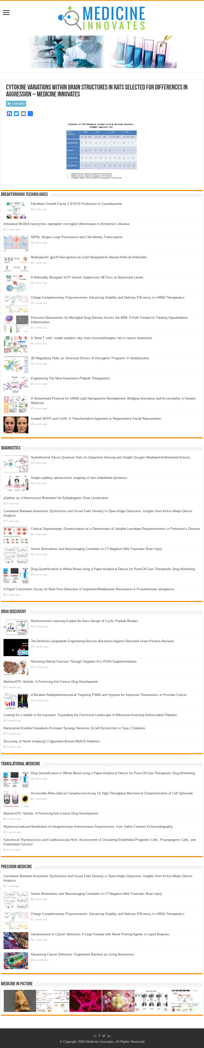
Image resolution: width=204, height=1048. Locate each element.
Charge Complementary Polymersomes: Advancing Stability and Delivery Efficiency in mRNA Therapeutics (108, 297)
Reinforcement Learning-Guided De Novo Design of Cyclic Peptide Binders (84, 621)
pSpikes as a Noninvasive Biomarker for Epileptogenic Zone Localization (55, 498)
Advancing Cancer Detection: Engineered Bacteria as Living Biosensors (82, 954)
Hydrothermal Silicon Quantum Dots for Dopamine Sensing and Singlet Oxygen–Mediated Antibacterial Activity (110, 457)
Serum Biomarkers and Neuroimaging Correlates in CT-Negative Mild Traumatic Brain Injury (96, 549)
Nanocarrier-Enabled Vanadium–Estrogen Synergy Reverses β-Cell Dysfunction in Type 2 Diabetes (74, 728)
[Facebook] (99, 1036)
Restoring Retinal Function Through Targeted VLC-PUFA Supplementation (84, 661)
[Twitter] (104, 1036)
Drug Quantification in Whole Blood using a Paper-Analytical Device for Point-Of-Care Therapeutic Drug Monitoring (113, 569)
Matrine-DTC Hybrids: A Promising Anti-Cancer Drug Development (50, 681)
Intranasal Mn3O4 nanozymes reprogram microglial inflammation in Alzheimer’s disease (66, 224)
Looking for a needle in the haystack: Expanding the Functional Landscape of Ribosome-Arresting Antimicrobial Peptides (90, 715)
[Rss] (95, 1036)
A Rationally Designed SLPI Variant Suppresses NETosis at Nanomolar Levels (87, 277)
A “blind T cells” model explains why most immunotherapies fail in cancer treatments (91, 338)
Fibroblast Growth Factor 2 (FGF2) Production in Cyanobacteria (76, 204)
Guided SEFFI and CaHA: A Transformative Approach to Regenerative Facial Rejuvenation (96, 418)
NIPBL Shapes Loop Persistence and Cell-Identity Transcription (76, 237)
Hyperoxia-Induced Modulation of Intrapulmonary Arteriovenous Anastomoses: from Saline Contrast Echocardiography (88, 826)
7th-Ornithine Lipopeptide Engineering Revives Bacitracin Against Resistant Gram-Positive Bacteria (102, 641)
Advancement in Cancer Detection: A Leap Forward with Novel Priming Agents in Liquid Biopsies (100, 934)
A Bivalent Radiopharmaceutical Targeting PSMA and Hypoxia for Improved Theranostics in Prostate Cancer (109, 695)
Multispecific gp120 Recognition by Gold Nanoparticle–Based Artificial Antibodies (89, 257)
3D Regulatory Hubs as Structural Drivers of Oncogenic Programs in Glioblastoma (90, 358)
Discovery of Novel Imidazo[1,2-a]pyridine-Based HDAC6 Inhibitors (51, 741)
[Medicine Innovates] (102, 18)
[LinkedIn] (109, 1036)
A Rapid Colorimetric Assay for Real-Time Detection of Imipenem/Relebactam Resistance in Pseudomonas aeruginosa (88, 589)
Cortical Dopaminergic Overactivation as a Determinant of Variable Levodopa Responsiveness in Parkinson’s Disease (115, 529)
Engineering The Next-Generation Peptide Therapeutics (70, 378)
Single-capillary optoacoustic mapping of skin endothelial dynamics (79, 478)
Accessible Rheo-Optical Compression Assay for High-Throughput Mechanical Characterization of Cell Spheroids (112, 793)
